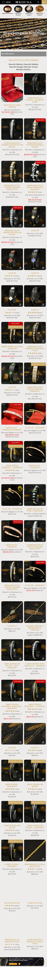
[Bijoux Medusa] (23, 2)
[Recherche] (39, 2)
